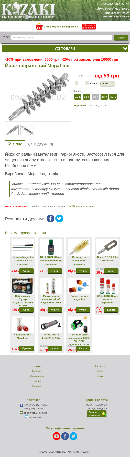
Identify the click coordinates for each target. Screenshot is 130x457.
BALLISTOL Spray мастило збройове (107, 299)
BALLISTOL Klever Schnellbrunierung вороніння (51, 260)
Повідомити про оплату (116, 13)
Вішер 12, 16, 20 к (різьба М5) (107, 259)
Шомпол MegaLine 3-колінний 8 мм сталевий (23, 260)
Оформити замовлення (88, 26)
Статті (100, 376)
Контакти (100, 366)
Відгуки (37, 366)
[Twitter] (73, 436)
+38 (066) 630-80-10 (115, 8)
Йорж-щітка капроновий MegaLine (79, 260)
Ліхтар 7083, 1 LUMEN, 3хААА (51, 336)
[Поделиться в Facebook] (50, 218)
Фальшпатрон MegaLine (22, 336)
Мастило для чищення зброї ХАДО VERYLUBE (51, 299)
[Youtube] (57, 436)
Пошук (5, 36)
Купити (83, 271)
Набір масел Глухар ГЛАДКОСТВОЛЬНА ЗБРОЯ (23, 300)
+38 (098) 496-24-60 (115, 4)
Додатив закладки (94, 413)
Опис (17, 144)
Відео (100, 371)
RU (98, 4)
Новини (37, 381)
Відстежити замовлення (116, 16)
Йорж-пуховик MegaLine (79, 298)
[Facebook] (65, 436)
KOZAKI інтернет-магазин (81, 206)
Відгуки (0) (43, 144)
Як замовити (37, 376)
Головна (36, 371)
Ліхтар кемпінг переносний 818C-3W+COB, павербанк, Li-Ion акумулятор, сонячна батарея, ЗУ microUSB (79, 339)
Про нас (36, 386)
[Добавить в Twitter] (59, 218)
